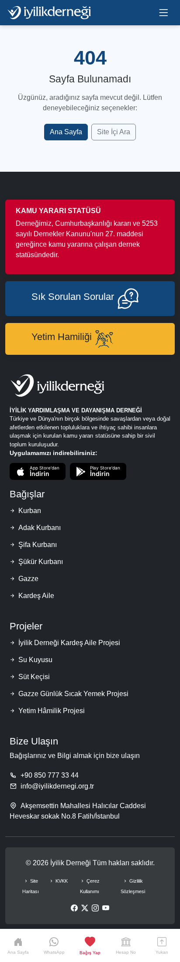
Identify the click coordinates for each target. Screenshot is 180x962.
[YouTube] (105, 908)
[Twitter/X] (84, 908)
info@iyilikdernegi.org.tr (57, 786)
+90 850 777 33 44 (50, 775)
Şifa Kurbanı (37, 544)
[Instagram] (95, 908)
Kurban (29, 510)
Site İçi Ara (113, 132)
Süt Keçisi (34, 676)
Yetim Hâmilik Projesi (51, 710)
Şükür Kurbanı (40, 561)
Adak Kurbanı (39, 527)
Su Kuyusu (35, 659)
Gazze (28, 578)
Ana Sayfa (66, 132)
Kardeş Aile (36, 595)
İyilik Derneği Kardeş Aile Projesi (69, 642)
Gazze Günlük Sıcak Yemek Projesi (73, 693)
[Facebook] (74, 908)
